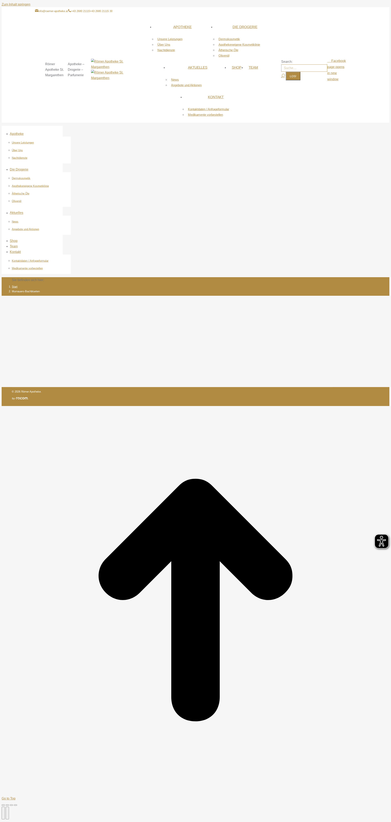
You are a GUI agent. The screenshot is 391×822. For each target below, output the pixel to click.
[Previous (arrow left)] (3, 813)
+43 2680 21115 (80, 11)
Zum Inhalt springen (16, 4)
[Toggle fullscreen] (11, 805)
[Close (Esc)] (3, 805)
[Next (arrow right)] (7, 813)
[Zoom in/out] (15, 805)
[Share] (7, 805)
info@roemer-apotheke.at (53, 11)
